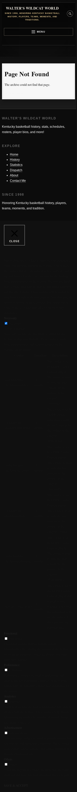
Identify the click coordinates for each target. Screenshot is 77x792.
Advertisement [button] (13, 727)
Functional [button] (10, 633)
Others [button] (8, 759)
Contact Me (18, 180)
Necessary (15, 323)
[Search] (69, 93)
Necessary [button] (10, 318)
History (15, 159)
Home (14, 154)
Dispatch (16, 170)
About (14, 175)
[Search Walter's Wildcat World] (70, 14)
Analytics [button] (10, 696)
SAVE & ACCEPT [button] (16, 785)
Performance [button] (12, 665)
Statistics (16, 164)
